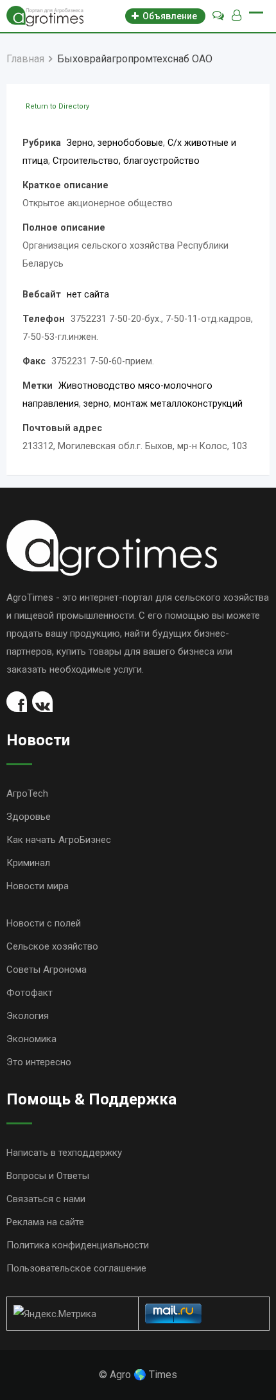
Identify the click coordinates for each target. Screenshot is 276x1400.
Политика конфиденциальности (77, 1245)
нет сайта (88, 294)
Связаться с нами (45, 1199)
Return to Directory (57, 106)
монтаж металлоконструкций (178, 403)
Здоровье (28, 816)
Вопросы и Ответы (47, 1176)
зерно (96, 403)
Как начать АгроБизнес (58, 840)
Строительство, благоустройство (126, 160)
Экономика (31, 1039)
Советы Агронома (46, 969)
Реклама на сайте (45, 1222)
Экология (27, 1016)
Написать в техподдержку (64, 1152)
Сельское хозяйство (52, 946)
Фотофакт (29, 992)
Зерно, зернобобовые (115, 142)
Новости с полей (43, 923)
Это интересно (38, 1062)
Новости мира (37, 886)
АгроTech (27, 793)
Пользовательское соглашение (76, 1268)
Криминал (28, 863)
